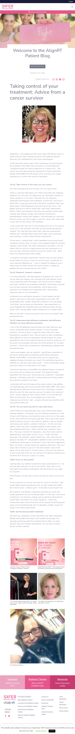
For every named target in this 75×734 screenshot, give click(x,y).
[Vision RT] (9, 703)
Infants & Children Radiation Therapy (26, 716)
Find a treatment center (38, 12)
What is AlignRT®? (47, 700)
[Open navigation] (72, 6)
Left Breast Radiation (24, 697)
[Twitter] (57, 79)
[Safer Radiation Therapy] (7, 6)
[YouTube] (60, 79)
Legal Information (62, 698)
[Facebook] (53, 79)
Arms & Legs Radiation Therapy (28, 706)
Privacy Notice (63, 711)
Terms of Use (63, 708)
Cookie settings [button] (40, 731)
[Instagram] (63, 79)
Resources (44, 703)
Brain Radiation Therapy (25, 700)
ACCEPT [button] (52, 731)
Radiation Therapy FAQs (47, 707)
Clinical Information (62, 703)
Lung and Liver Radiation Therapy (28, 703)
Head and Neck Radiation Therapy (26, 710)
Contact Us (44, 697)
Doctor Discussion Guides (47, 713)
